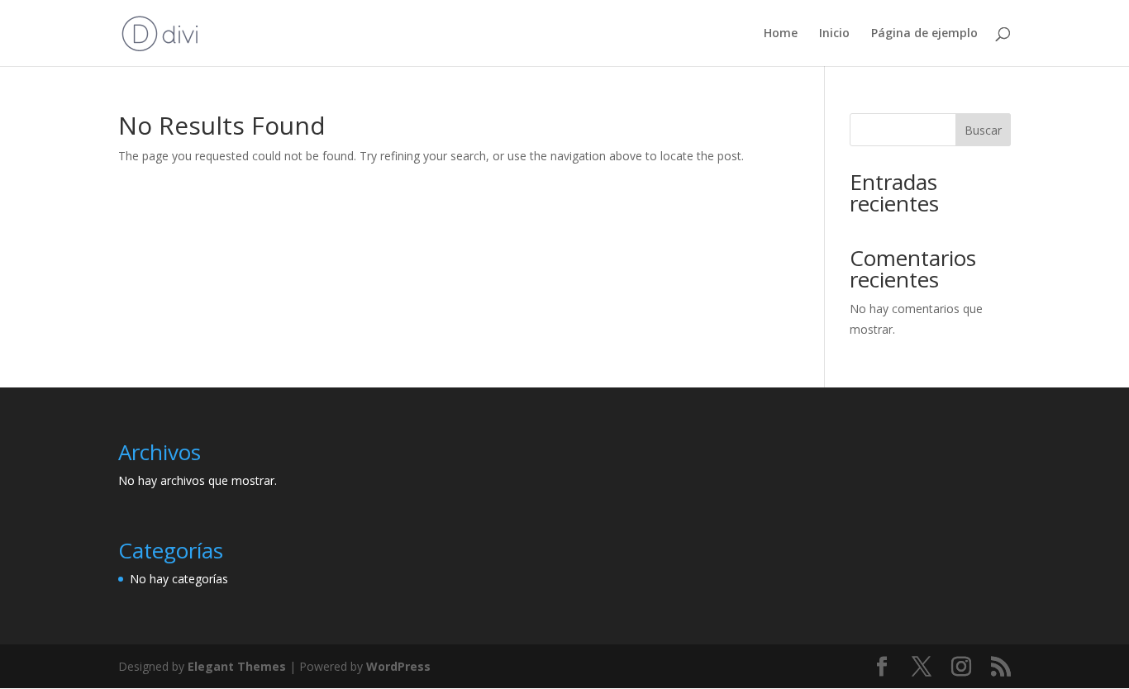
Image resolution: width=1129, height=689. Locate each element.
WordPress (398, 666)
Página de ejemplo (924, 33)
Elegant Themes (237, 666)
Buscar (983, 130)
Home (781, 33)
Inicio (834, 33)
